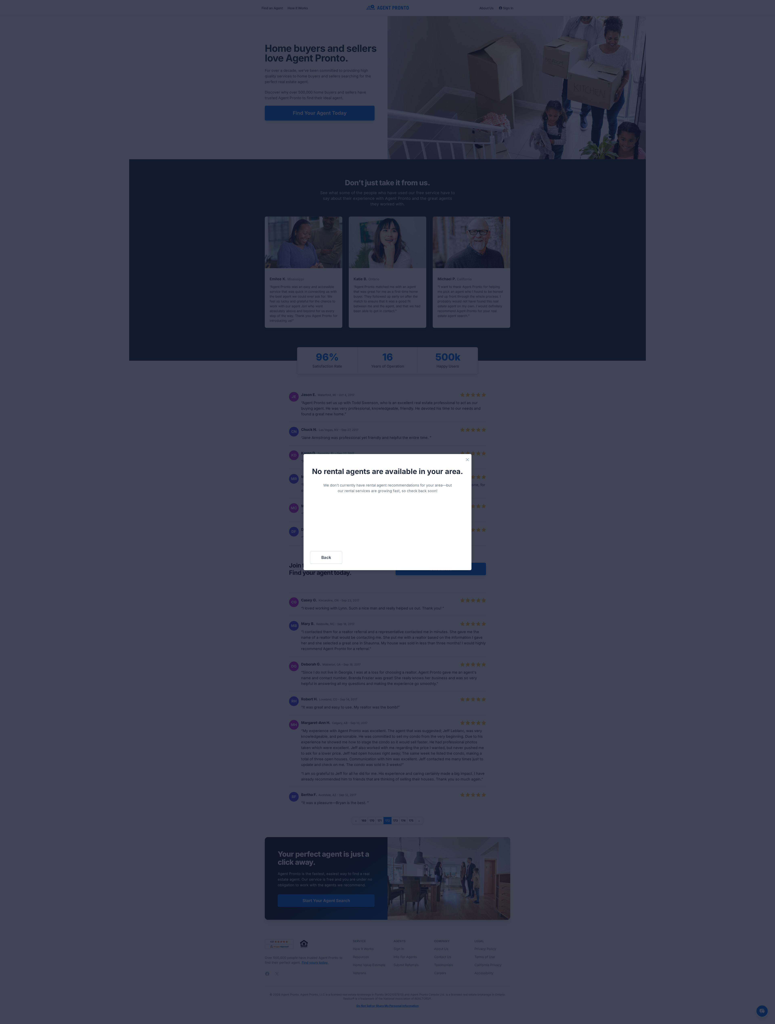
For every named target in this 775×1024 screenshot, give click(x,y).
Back (326, 557)
